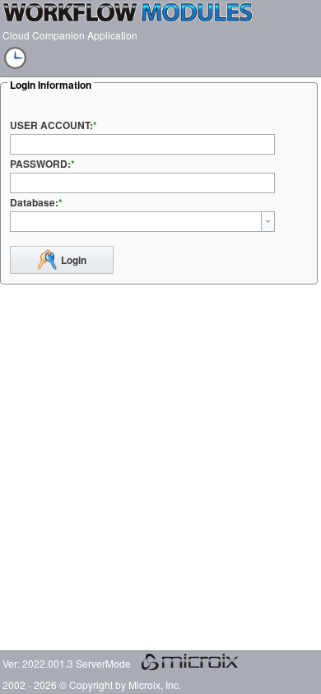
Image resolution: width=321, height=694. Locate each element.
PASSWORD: (40, 163)
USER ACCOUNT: (51, 125)
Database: (34, 202)
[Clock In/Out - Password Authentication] (10, 59)
